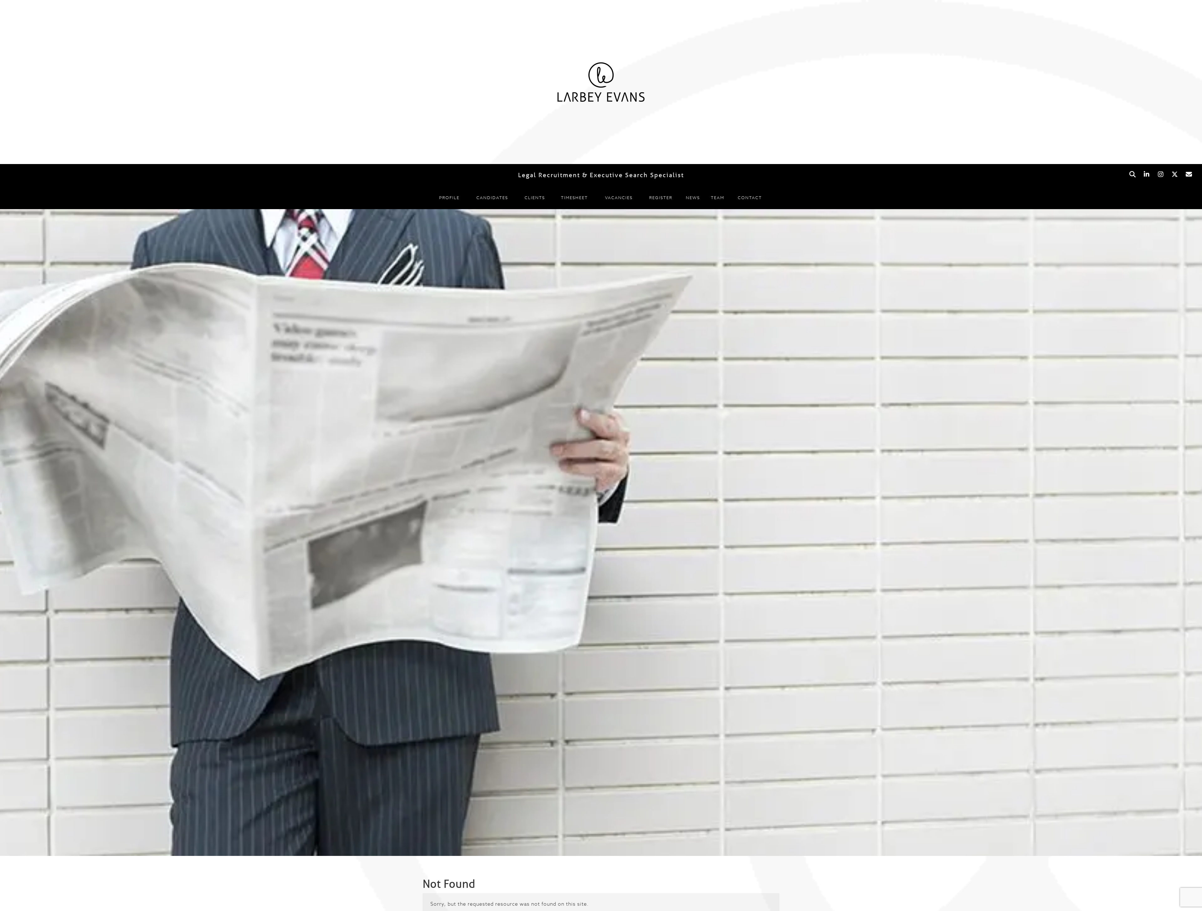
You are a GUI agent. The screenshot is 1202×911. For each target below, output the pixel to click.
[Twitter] (1175, 174)
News (693, 197)
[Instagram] (1160, 174)
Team (717, 197)
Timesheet (574, 197)
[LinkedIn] (1146, 174)
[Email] (1189, 174)
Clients (535, 197)
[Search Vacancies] (1132, 174)
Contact (750, 197)
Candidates (492, 197)
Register (660, 197)
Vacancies (619, 197)
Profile (449, 197)
